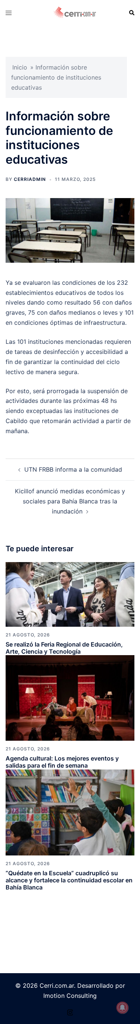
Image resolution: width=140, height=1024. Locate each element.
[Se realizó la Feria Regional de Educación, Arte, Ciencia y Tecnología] (70, 594)
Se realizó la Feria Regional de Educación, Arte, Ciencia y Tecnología (64, 648)
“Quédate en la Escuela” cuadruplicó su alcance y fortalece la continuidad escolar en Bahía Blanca (69, 880)
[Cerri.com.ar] (74, 12)
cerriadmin (30, 179)
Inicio (19, 67)
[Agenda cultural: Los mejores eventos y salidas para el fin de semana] (70, 697)
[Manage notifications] (122, 1008)
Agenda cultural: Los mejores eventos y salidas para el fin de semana (62, 762)
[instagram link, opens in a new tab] (70, 1011)
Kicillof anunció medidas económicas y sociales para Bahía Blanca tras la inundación (70, 501)
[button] (131, 13)
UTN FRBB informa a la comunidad (73, 469)
